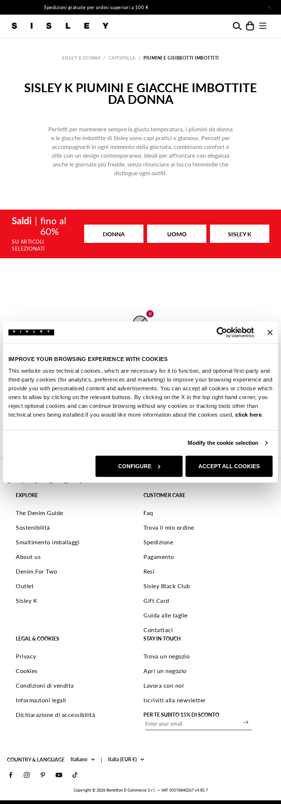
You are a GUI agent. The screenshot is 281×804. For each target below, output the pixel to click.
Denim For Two (36, 571)
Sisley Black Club (166, 585)
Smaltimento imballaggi (47, 541)
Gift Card (156, 600)
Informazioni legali (41, 699)
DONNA (114, 233)
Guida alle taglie (165, 615)
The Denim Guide (39, 512)
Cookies (27, 670)
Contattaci (158, 629)
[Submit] (246, 722)
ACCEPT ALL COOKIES (229, 466)
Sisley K (26, 600)
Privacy (26, 656)
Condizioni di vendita (45, 685)
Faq (148, 512)
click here (248, 414)
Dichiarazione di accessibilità (55, 714)
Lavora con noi (163, 685)
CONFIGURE (134, 466)
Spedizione (158, 541)
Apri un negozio (165, 670)
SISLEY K (239, 233)
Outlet (25, 585)
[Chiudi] (269, 7)
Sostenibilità (33, 527)
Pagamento (158, 556)
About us (28, 556)
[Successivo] (219, 7)
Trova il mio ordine (168, 527)
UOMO (177, 233)
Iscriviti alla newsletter (174, 699)
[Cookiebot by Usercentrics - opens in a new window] (222, 332)
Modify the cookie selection (223, 443)
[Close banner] (270, 332)
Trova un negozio (166, 656)
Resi (148, 571)
